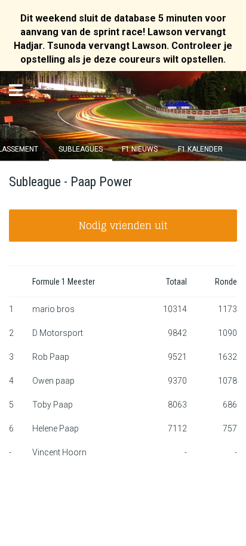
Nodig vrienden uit (123, 225)
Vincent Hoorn (59, 452)
